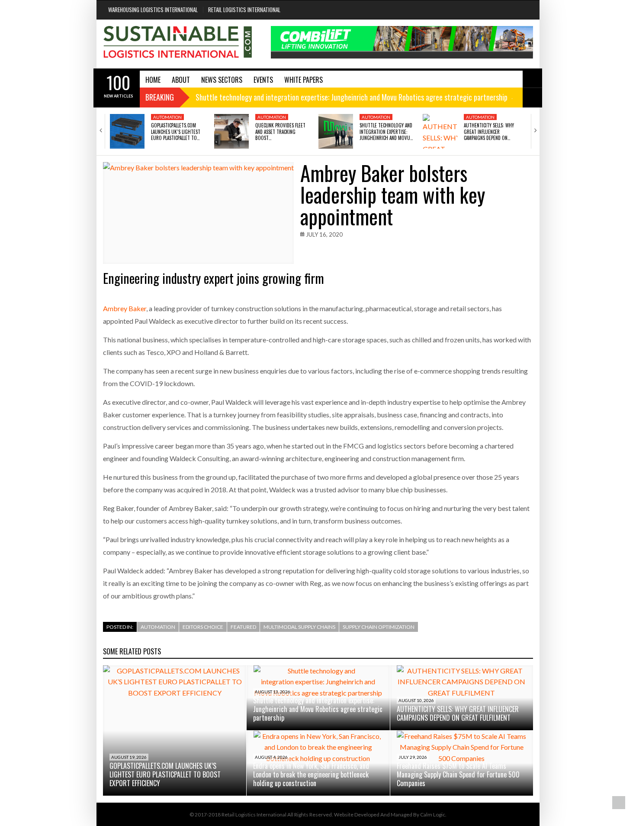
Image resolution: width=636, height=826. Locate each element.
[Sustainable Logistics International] (178, 44)
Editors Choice (203, 627)
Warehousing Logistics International (153, 9)
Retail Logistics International (244, 9)
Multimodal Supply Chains (299, 627)
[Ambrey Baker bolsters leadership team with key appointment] (198, 213)
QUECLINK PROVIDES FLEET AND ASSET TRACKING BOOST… (280, 131)
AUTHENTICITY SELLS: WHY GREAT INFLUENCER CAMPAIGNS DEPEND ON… (489, 131)
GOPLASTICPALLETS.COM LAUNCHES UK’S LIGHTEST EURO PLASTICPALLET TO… (175, 131)
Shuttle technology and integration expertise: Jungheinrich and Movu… (386, 131)
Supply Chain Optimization (378, 627)
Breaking (159, 97)
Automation (167, 117)
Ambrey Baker (124, 308)
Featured (243, 627)
